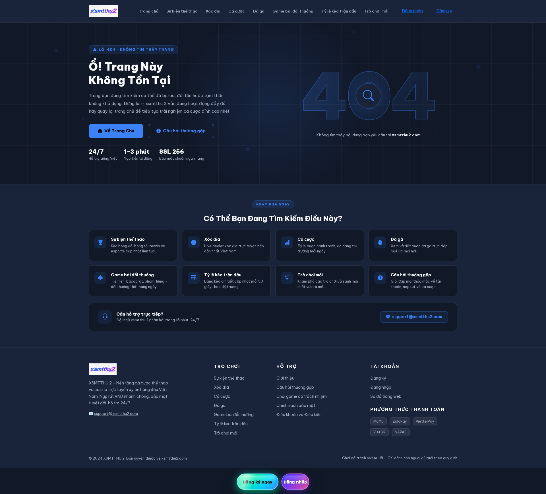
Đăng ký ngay (257, 482)
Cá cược (236, 11)
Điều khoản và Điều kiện (299, 414)
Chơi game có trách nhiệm (301, 396)
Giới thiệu (285, 378)
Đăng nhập (412, 10)
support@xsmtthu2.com (417, 317)
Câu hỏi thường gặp (184, 130)
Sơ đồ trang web (386, 396)
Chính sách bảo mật (295, 405)
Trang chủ (148, 11)
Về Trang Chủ (119, 130)
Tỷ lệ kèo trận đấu (338, 11)
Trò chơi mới (376, 11)
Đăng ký (444, 10)
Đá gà (258, 11)
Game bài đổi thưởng (292, 11)
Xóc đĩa (213, 11)
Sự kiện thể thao (182, 11)
